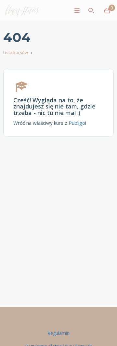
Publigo (77, 123)
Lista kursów (15, 52)
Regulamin (58, 333)
